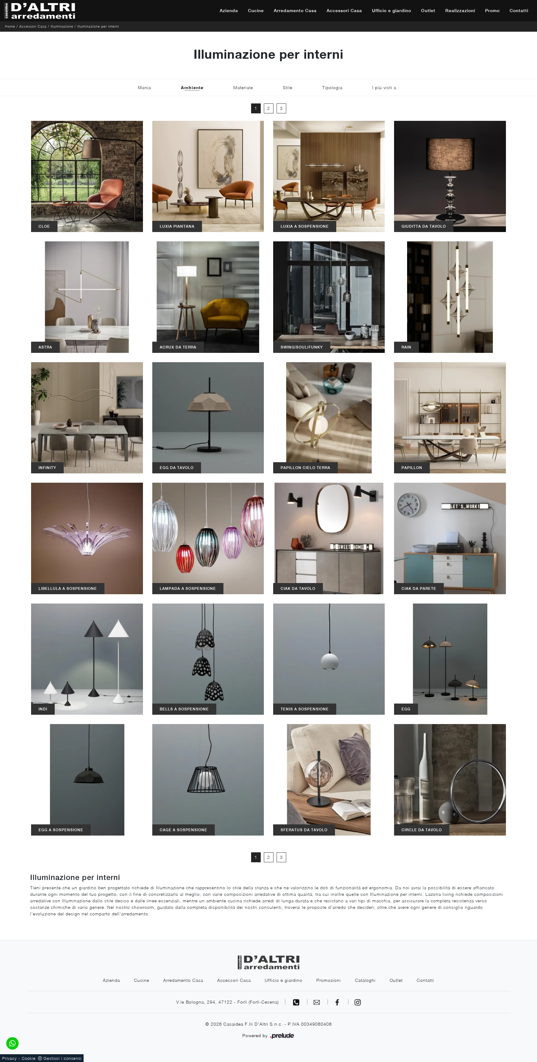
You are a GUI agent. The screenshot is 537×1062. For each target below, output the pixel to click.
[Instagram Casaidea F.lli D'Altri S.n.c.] (357, 1002)
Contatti (519, 10)
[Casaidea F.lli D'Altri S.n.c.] (39, 10)
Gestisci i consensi (62, 1058)
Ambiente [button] (192, 87)
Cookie (29, 1058)
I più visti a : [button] (385, 87)
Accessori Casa (344, 10)
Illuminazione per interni (98, 26)
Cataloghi (365, 980)
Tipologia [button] (332, 87)
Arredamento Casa (295, 10)
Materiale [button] (243, 87)
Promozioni (328, 980)
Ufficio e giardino (391, 10)
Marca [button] (144, 87)
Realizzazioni (460, 10)
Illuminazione (62, 26)
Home (10, 26)
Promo (492, 10)
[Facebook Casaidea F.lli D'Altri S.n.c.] (338, 1002)
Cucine (256, 10)
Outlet (428, 10)
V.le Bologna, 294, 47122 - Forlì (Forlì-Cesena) (227, 1002)
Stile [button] (287, 87)
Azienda (229, 10)
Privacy (9, 1058)
